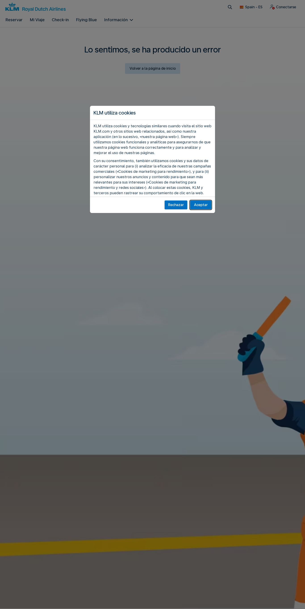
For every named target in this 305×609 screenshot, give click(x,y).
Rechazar (176, 205)
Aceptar (201, 205)
